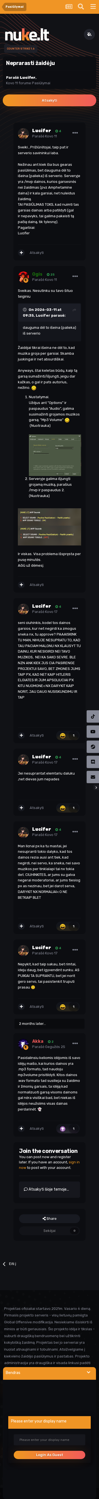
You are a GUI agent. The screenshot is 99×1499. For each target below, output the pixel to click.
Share (51, 1218)
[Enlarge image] (55, 455)
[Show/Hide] (88, 1372)
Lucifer (43, 315)
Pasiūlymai (41, 83)
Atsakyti (49, 100)
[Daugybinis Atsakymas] (21, 252)
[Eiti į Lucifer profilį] (23, 133)
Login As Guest (49, 1455)
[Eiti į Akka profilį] (23, 1044)
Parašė (44, 136)
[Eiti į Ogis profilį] (23, 277)
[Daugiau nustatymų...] (75, 133)
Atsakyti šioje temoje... (48, 1189)
